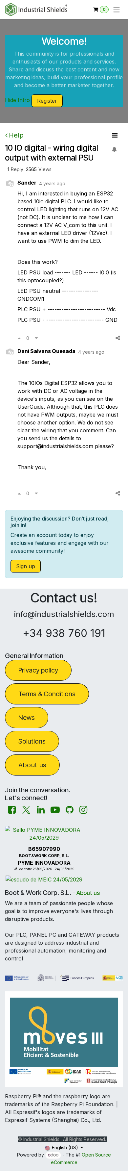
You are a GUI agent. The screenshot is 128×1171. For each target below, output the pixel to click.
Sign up (25, 566)
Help (16, 135)
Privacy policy (38, 670)
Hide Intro (17, 100)
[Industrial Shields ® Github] (69, 809)
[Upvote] (19, 338)
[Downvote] (36, 338)
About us (32, 765)
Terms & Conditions (46, 694)
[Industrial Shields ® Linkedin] (41, 809)
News (26, 718)
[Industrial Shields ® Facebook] (12, 809)
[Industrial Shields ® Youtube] (55, 809)
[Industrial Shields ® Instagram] (83, 809)
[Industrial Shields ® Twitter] (26, 809)
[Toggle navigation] (116, 9)
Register (47, 100)
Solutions (32, 741)
